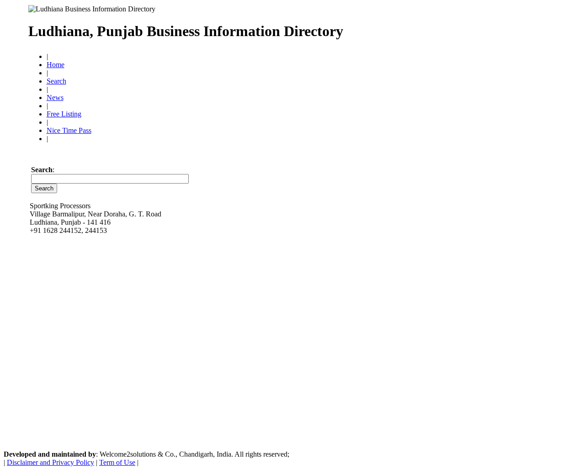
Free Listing (64, 114)
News (55, 97)
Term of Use (117, 462)
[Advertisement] (450, 27)
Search (56, 81)
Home (55, 64)
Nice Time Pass (69, 130)
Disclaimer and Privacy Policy (50, 462)
